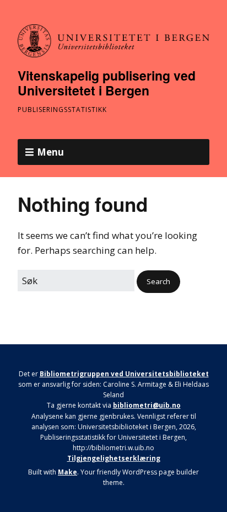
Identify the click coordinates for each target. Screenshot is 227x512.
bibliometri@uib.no (147, 405)
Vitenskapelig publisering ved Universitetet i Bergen (107, 83)
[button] (158, 281)
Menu (50, 152)
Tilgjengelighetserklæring (113, 458)
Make (67, 472)
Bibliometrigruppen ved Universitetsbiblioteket (124, 373)
